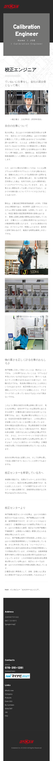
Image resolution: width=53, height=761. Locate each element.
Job (6, 712)
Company (8, 694)
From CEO (8, 701)
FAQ (6, 716)
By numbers (9, 705)
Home (21, 40)
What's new (9, 691)
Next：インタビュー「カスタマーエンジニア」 (22, 589)
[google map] (10, 624)
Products (8, 698)
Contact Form (10, 671)
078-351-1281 (14, 668)
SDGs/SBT (8, 709)
